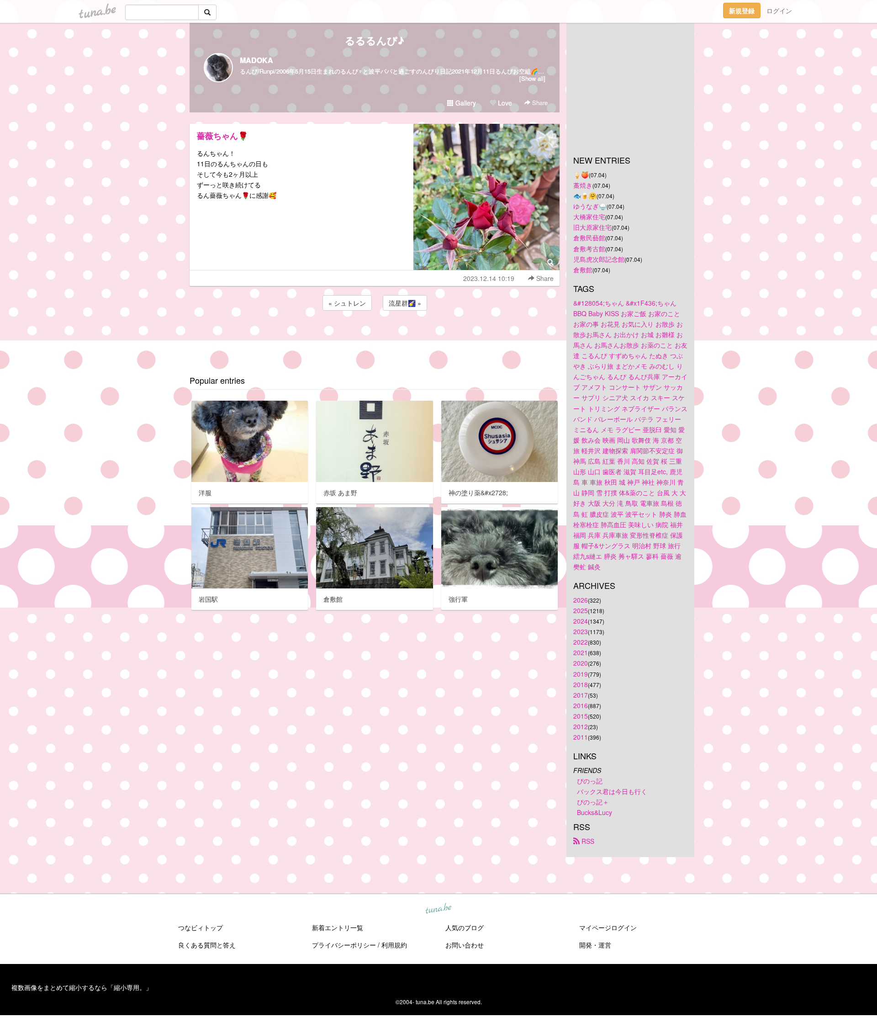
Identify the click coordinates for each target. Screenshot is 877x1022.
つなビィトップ (200, 927)
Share (539, 102)
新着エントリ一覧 (337, 927)
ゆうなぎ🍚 (590, 206)
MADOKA (256, 60)
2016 (580, 705)
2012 (580, 726)
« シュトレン (347, 302)
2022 (580, 641)
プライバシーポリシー (344, 944)
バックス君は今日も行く (612, 791)
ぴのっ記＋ (593, 801)
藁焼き (582, 185)
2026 (580, 599)
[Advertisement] (375, 337)
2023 (580, 631)
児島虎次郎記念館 (598, 259)
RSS (587, 841)
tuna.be (438, 909)
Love (504, 102)
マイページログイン (608, 927)
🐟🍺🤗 (585, 195)
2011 (580, 736)
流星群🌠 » (405, 302)
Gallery (465, 102)
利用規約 (394, 944)
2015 (580, 715)
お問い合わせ (464, 944)
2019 (580, 673)
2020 (580, 662)
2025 (580, 610)
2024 (580, 620)
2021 (580, 652)
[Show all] (532, 78)
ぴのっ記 (589, 780)
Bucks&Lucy (594, 812)
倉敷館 (582, 269)
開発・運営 (595, 944)
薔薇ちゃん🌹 (222, 136)
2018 (580, 684)
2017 (580, 694)
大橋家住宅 (589, 216)
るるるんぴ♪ (374, 40)
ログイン (779, 10)
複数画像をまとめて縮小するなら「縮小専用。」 (81, 987)
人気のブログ (464, 927)
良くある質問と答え (207, 944)
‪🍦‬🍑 (581, 174)
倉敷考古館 (589, 248)
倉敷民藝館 (589, 237)
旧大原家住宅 (592, 227)
